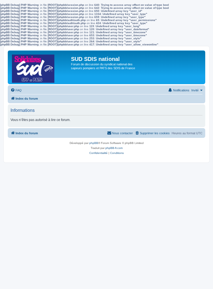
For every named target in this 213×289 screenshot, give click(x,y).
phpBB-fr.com (114, 147)
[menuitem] (16, 90)
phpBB (93, 142)
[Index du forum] (40, 67)
